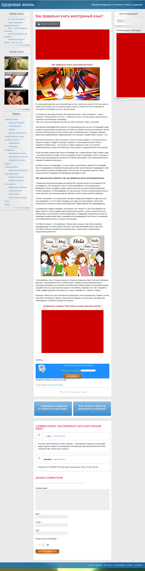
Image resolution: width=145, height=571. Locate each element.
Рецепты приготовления (18, 133)
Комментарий (41, 488)
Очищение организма (17, 160)
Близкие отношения (16, 177)
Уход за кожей (14, 194)
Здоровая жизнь (17, 4)
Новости (8, 164)
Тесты (7, 201)
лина (49, 436)
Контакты (138, 565)
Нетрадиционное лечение (18, 157)
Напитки (12, 129)
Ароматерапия (14, 143)
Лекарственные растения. (14, 136)
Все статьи (108, 565)
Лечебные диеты (15, 126)
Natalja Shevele (80, 392)
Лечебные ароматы (12, 140)
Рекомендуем (119, 565)
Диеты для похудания (17, 122)
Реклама (98, 565)
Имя (38, 514)
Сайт (37, 530)
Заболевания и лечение (17, 153)
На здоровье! (9, 150)
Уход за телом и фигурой (18, 197)
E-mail (39, 522)
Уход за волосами (15, 191)
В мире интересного (49, 24)
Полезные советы (11, 167)
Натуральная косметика (17, 187)
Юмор (7, 204)
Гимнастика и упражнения (18, 170)
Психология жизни (11, 174)
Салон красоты (10, 184)
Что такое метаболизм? (16, 19)
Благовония (13, 146)
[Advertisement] (73, 44)
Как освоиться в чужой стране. (50, 385)
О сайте (90, 565)
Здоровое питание (11, 119)
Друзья (129, 565)
